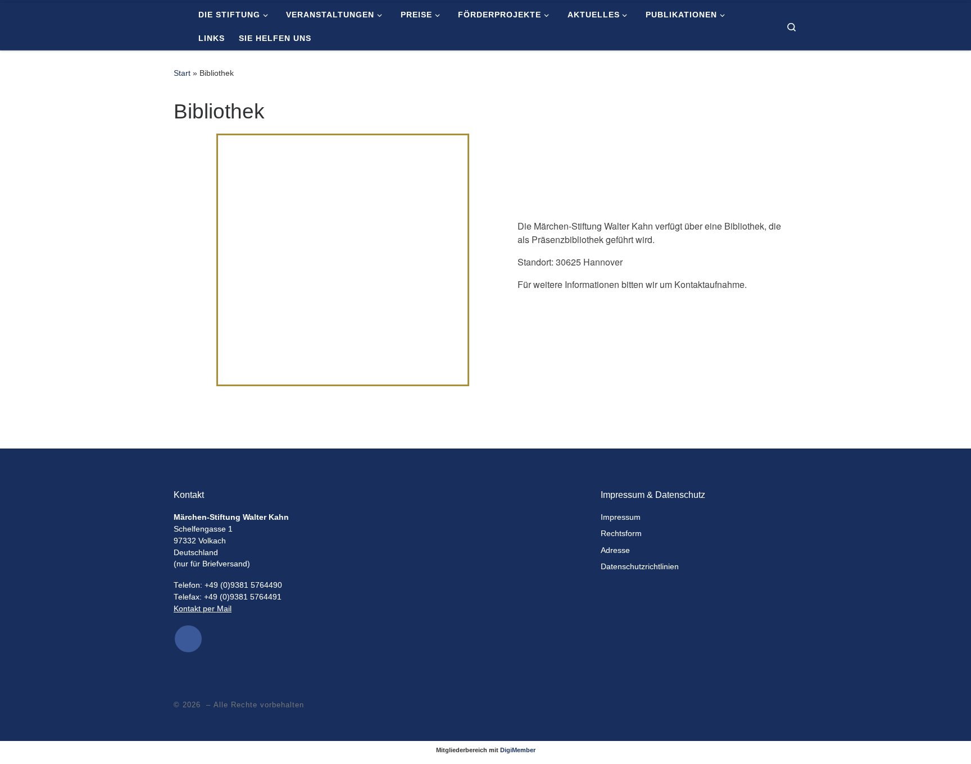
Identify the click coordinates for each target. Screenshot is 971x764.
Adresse (615, 550)
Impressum (621, 517)
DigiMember (518, 750)
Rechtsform (621, 533)
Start (182, 72)
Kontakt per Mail (203, 609)
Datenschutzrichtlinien (640, 566)
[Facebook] (188, 638)
